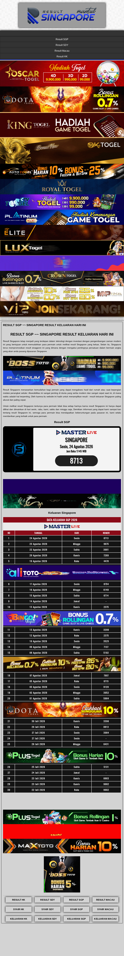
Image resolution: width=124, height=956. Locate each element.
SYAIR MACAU (105, 909)
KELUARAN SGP (76, 919)
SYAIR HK (18, 909)
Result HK (62, 56)
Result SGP (62, 39)
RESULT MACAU (105, 900)
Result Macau (62, 50)
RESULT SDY (47, 900)
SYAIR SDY (47, 909)
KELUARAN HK (18, 919)
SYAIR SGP (76, 909)
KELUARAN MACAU (105, 919)
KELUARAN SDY (47, 919)
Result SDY (62, 45)
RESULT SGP (76, 900)
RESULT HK (18, 900)
